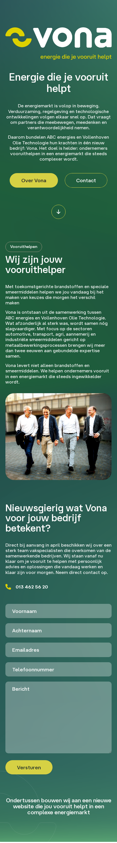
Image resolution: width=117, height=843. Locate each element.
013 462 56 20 (32, 586)
